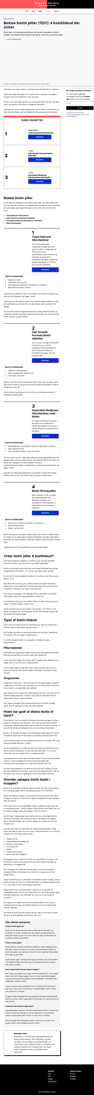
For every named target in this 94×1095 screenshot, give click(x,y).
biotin (21, 601)
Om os (56, 11)
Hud (33, 11)
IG (68, 11)
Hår (27, 11)
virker (38, 561)
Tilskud (48, 11)
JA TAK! (79, 108)
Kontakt (73, 1076)
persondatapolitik (75, 114)
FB (64, 11)
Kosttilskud (9, 19)
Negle (40, 11)
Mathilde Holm (17, 39)
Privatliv (73, 1079)
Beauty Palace (47, 3)
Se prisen (39, 137)
